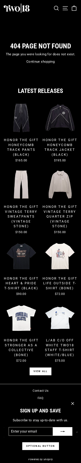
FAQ (40, 398)
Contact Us (40, 390)
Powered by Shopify (40, 459)
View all (40, 371)
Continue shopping (40, 62)
